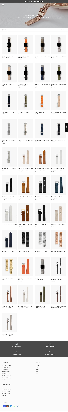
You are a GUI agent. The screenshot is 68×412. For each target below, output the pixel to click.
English (5, 402)
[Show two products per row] (2, 29)
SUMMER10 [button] (41, 1)
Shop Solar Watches (5, 371)
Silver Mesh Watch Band (41, 251)
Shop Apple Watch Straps (6, 377)
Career (37, 371)
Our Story (37, 365)
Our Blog (37, 367)
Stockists (37, 369)
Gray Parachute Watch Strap (9, 168)
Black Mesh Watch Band (24, 251)
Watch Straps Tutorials (6, 389)
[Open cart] (65, 5)
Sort (62, 29)
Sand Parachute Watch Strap (58, 112)
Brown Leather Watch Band (25, 224)
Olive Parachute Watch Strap (25, 112)
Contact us (4, 395)
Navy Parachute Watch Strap (42, 140)
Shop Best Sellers (5, 369)
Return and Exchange (6, 393)
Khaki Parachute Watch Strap (25, 140)
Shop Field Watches (5, 373)
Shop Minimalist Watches (7, 375)
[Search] (62, 5)
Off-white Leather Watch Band (9, 224)
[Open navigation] (3, 4)
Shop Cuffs (4, 379)
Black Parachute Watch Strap (58, 140)
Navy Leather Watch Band (8, 251)
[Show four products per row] (5, 29)
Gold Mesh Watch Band (7, 278)
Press (36, 375)
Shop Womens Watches (6, 365)
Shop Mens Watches (6, 367)
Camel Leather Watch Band (57, 224)
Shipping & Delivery (6, 391)
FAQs (3, 387)
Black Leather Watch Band (41, 224)
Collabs (37, 373)
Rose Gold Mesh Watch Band (58, 251)
